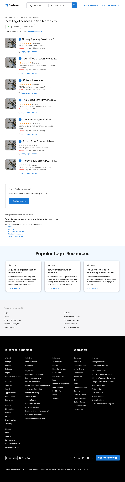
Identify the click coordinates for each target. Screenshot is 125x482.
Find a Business (97, 389)
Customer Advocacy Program (103, 404)
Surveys (8, 413)
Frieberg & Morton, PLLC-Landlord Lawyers (40, 160)
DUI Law (67, 313)
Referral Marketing (32, 393)
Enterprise (29, 365)
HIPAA (48, 469)
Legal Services (31, 52)
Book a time (78, 373)
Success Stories (80, 395)
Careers (77, 391)
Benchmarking (10, 420)
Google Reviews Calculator (102, 374)
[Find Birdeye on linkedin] (79, 458)
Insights (8, 416)
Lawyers (11, 229)
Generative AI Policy (65, 469)
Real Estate (56, 391)
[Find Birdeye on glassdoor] (92, 458)
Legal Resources (80, 406)
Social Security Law (71, 327)
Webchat (8, 385)
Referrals (8, 369)
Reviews (8, 365)
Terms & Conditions (13, 469)
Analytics (8, 436)
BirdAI (7, 433)
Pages (7, 373)
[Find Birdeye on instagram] (83, 458)
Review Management (33, 378)
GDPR (43, 469)
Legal (23, 17)
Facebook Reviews (32, 407)
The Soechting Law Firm (36, 119)
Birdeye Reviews (80, 398)
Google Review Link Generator (103, 382)
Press (76, 384)
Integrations (10, 440)
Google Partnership (12, 444)
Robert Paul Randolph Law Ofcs (40, 141)
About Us (77, 362)
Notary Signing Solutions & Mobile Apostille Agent (40, 39)
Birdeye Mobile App (12, 447)
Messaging (9, 409)
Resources (78, 376)
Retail (54, 395)
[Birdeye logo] (12, 5)
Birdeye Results (80, 402)
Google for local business (34, 374)
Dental (55, 365)
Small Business (31, 362)
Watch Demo (79, 369)
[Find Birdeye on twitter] (75, 458)
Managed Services (98, 362)
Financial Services (59, 369)
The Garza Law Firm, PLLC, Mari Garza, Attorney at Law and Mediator (40, 99)
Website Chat (30, 396)
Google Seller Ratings (13, 376)
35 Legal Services (32, 80)
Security (36, 469)
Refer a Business (98, 400)
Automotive (57, 362)
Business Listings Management (37, 411)
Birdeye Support (98, 396)
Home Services (58, 376)
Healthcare (56, 373)
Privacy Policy (27, 469)
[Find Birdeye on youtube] (88, 458)
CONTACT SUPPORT (107, 458)
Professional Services (100, 365)
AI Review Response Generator (103, 378)
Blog (75, 380)
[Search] (74, 5)
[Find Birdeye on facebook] (70, 458)
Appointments (10, 393)
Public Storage (57, 387)
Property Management (61, 384)
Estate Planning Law (15, 236)
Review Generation (32, 382)
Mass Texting (10, 396)
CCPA (54, 469)
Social (7, 389)
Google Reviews (31, 400)
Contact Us (78, 409)
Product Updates (80, 387)
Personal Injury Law (71, 320)
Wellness (55, 398)
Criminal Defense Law (16, 234)
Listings (8, 362)
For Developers (97, 393)
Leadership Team (80, 365)
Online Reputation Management (37, 385)
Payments (9, 400)
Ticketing (8, 424)
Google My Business (33, 404)
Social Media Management (35, 418)
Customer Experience (33, 415)
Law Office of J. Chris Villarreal (40, 58)
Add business (19, 201)
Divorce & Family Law (16, 231)
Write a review (91, 5)
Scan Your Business (99, 385)
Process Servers (70, 324)
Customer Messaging (33, 389)
